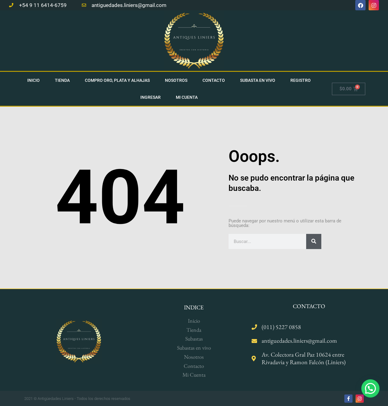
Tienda (62, 80)
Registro (300, 80)
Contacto (213, 80)
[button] (370, 388)
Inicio (33, 80)
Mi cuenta (187, 97)
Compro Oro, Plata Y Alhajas (117, 80)
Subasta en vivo (257, 80)
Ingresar (150, 97)
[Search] (313, 241)
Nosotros (176, 80)
